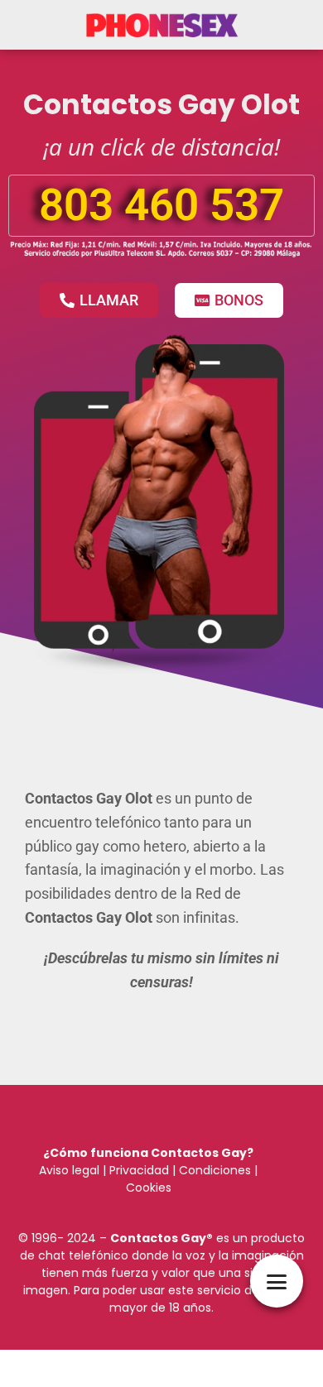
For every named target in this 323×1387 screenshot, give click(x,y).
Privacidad (139, 1170)
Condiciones (213, 1170)
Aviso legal (69, 1170)
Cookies (148, 1187)
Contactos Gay (158, 1238)
